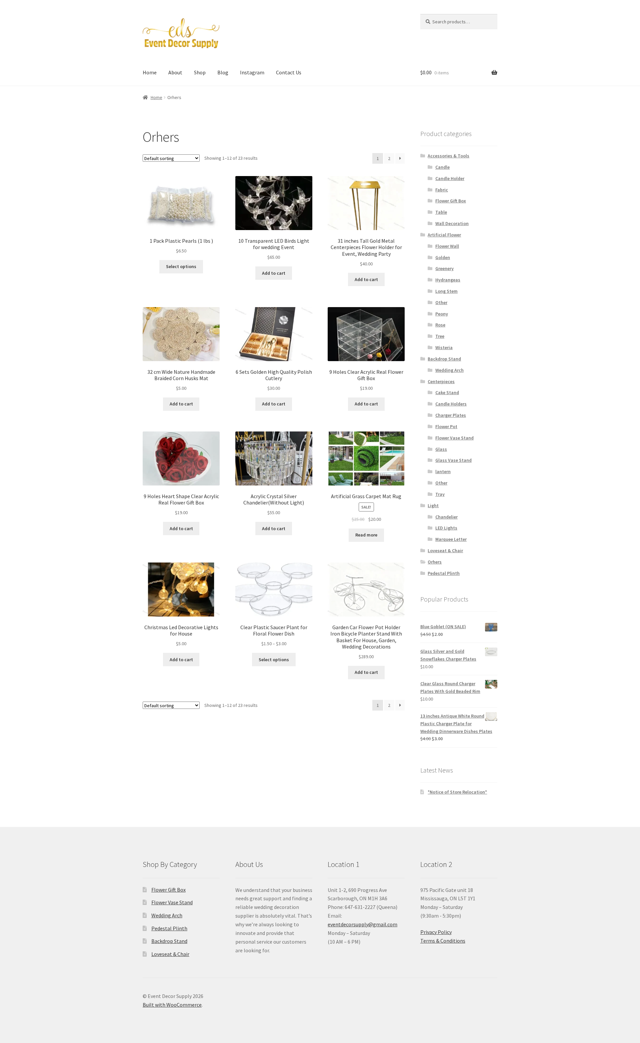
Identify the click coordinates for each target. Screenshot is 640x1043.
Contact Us (288, 72)
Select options (181, 266)
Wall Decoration (452, 223)
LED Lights (446, 528)
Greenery (444, 268)
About (175, 72)
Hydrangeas (447, 280)
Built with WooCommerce (172, 1004)
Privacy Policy (436, 932)
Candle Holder (449, 178)
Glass (441, 449)
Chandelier (446, 517)
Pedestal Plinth (444, 573)
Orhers (435, 562)
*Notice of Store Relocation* (457, 792)
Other (441, 302)
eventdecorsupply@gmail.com (362, 924)
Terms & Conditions (442, 940)
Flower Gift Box (450, 201)
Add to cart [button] (273, 273)
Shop (200, 72)
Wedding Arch (449, 370)
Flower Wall (447, 246)
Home (150, 72)
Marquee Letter (451, 539)
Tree (439, 336)
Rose (440, 325)
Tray (440, 494)
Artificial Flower (444, 235)
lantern (443, 471)
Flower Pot (446, 426)
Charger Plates (450, 415)
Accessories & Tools (448, 156)
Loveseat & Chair (445, 551)
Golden (442, 257)
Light (433, 505)
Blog (222, 72)
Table (441, 212)
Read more (366, 535)
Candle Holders (451, 404)
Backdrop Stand (444, 359)
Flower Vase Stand (454, 438)
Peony (441, 314)
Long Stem (446, 291)
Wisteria (444, 347)
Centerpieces (441, 381)
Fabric (441, 190)
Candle (442, 167)
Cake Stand (447, 392)
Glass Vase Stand (453, 460)
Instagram (252, 72)
